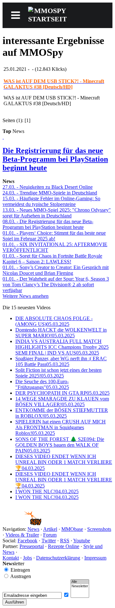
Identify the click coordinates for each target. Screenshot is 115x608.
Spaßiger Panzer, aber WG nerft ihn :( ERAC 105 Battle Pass (61, 361)
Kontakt (11, 557)
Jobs (27, 557)
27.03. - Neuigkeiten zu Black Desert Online (48, 187)
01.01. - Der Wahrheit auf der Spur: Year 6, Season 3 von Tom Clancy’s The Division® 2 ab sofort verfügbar (56, 284)
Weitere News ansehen (26, 296)
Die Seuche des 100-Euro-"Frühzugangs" (42, 384)
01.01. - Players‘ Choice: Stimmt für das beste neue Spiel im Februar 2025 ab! (54, 235)
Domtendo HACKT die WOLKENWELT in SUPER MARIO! (61, 332)
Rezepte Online (63, 546)
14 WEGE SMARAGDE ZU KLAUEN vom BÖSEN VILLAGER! (62, 401)
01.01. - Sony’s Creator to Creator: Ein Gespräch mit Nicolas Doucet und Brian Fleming (56, 270)
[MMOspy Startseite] (22, 523)
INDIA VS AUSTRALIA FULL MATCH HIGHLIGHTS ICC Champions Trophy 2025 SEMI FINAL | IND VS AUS (62, 347)
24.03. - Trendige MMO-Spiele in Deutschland (50, 192)
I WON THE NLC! (47, 491)
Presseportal (31, 546)
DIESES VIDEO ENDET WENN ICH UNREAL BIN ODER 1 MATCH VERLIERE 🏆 (63, 462)
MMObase (72, 529)
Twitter (49, 540)
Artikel (50, 529)
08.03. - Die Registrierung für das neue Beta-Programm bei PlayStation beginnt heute (48, 224)
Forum (50, 535)
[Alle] (80, 582)
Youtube (81, 540)
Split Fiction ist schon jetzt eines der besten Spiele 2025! (58, 372)
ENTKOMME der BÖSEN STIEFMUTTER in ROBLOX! (61, 413)
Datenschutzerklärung (58, 557)
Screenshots (99, 529)
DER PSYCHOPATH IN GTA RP (62, 393)
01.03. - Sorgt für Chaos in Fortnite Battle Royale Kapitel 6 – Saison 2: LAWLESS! (52, 258)
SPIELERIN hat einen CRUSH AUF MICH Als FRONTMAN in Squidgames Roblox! (60, 427)
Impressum (95, 557)
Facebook (27, 540)
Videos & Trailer (22, 535)
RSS (64, 540)
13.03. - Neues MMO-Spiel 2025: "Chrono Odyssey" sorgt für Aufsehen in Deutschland (57, 212)
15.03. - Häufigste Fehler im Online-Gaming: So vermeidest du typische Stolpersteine (51, 201)
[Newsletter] (80, 586)
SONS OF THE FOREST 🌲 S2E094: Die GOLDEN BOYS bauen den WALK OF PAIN (59, 444)
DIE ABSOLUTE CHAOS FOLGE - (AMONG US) (54, 321)
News (33, 529)
